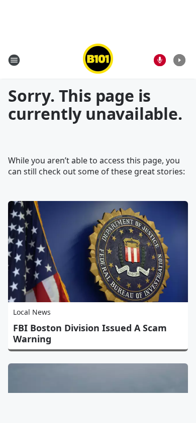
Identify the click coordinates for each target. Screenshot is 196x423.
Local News (32, 312)
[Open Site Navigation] (14, 60)
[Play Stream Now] (179, 60)
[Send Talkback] (160, 60)
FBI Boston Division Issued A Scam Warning (90, 333)
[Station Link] (98, 60)
